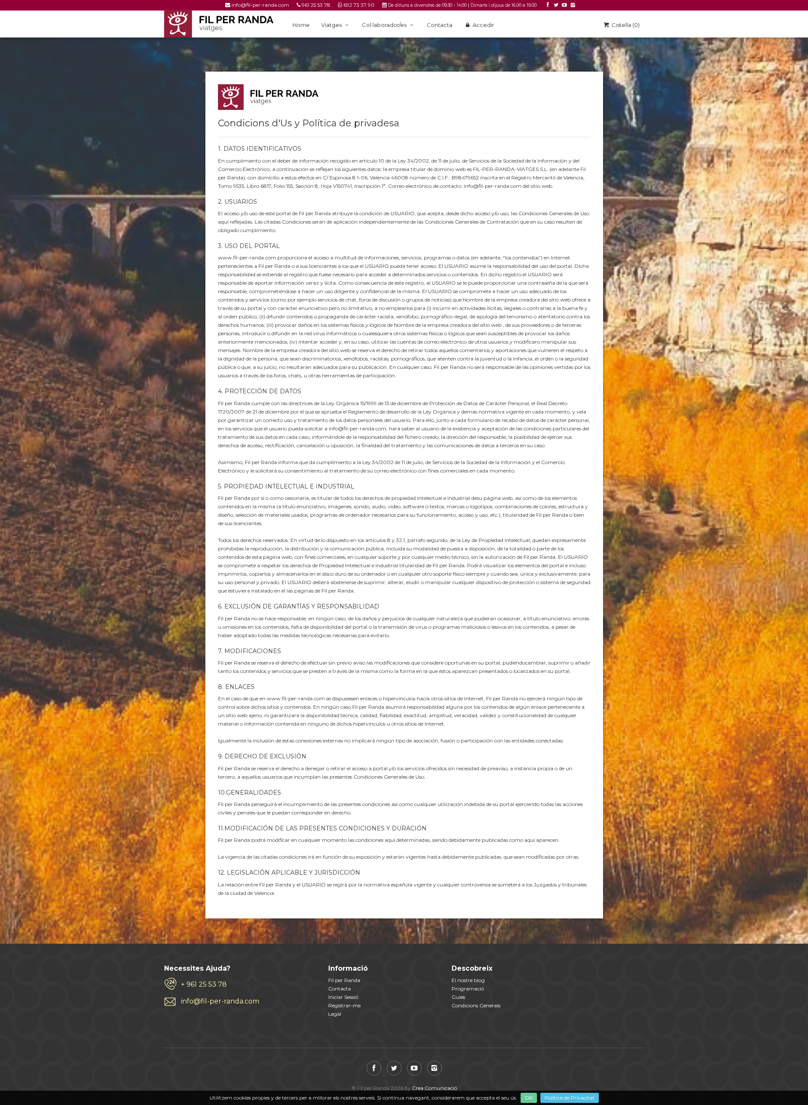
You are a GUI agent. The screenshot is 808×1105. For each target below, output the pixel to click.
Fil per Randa (344, 980)
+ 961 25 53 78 (204, 984)
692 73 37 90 (359, 5)
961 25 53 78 (316, 5)
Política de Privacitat (570, 1097)
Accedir (482, 24)
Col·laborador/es (385, 24)
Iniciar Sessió (343, 997)
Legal (334, 1014)
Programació (468, 988)
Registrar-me (344, 1005)
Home (301, 24)
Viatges (332, 24)
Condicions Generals (476, 1005)
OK (529, 1097)
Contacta (439, 24)
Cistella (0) (625, 24)
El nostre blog (468, 980)
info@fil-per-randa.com (260, 5)
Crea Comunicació (434, 1088)
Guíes (458, 997)
